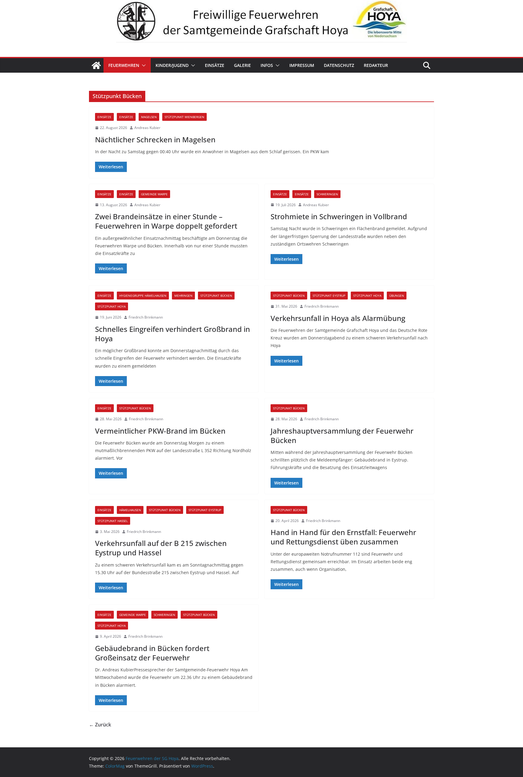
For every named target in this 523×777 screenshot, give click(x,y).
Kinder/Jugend (172, 65)
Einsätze (214, 65)
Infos (267, 65)
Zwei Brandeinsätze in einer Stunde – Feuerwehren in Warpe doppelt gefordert (166, 221)
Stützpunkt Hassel (112, 521)
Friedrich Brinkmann (146, 317)
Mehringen (183, 295)
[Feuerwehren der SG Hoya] (261, 21)
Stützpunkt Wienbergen (184, 117)
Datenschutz (339, 65)
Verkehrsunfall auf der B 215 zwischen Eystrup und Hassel (161, 547)
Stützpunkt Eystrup (329, 295)
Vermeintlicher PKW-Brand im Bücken (160, 431)
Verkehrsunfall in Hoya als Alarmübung (338, 318)
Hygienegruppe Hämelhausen (142, 295)
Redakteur (376, 65)
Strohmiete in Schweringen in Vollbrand (339, 216)
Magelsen (149, 117)
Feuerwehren (123, 65)
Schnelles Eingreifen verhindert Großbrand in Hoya (172, 333)
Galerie (242, 65)
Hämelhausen (130, 510)
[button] (142, 65)
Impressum (301, 65)
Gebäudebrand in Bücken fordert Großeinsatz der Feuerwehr (152, 653)
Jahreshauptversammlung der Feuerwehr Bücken (342, 435)
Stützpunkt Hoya (111, 306)
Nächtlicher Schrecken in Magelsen (155, 139)
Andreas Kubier (147, 127)
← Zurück (100, 724)
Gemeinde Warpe (154, 194)
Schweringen (327, 194)
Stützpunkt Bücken (216, 295)
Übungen (396, 295)
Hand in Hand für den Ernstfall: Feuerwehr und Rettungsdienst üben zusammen (343, 537)
